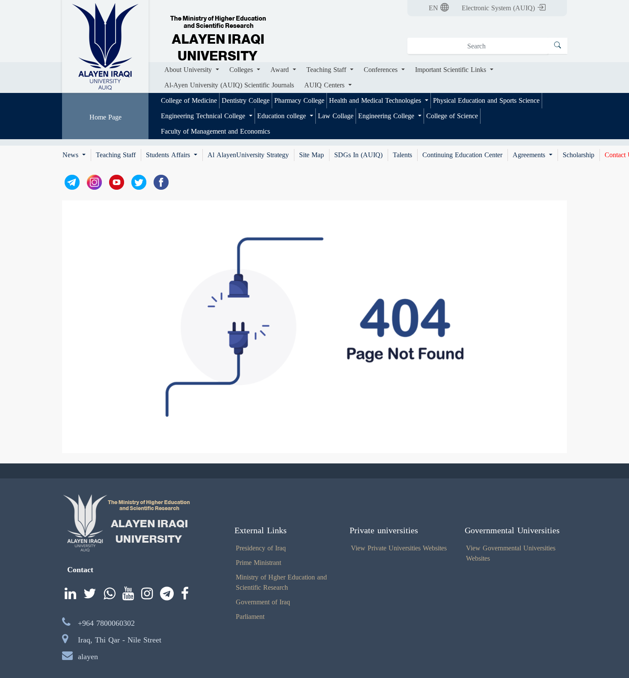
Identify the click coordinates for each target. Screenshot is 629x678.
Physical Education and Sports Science (486, 100)
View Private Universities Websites (399, 548)
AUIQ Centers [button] (325, 85)
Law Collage (335, 115)
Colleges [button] (242, 69)
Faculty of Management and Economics (215, 131)
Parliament (250, 616)
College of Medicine (189, 100)
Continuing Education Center (462, 155)
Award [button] (280, 69)
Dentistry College (246, 100)
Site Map (311, 155)
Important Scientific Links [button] (451, 69)
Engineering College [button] (387, 115)
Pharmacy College (299, 100)
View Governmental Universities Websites (510, 553)
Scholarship (578, 155)
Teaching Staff (116, 155)
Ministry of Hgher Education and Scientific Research (281, 582)
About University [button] (189, 69)
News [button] (71, 155)
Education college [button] (282, 115)
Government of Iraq (263, 602)
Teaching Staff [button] (327, 69)
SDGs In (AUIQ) (358, 155)
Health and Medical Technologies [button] (376, 100)
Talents (402, 155)
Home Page (105, 117)
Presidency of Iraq (261, 548)
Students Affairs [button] (169, 155)
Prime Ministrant (258, 562)
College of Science (452, 115)
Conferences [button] (382, 69)
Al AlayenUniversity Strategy (248, 155)
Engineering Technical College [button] (204, 115)
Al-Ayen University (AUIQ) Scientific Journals (229, 85)
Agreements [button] (530, 155)
